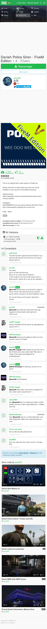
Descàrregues (9, 173)
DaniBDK (12, 439)
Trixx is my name (15, 429)
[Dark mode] (40, 2)
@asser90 (12, 310)
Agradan (21, 173)
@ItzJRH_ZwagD (15, 350)
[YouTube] (15, 80)
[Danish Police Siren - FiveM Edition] (23, 145)
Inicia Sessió (23, 453)
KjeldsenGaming (15, 414)
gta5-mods (13, 253)
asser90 (17, 78)
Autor (17, 287)
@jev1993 (12, 289)
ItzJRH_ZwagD (14, 322)
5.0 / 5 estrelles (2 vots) (7, 178)
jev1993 (12, 268)
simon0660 (13, 400)
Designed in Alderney (8, 620)
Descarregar (24, 66)
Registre (33, 453)
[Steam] (17, 80)
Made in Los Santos (8, 623)
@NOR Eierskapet (15, 366)
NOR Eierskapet (15, 334)
